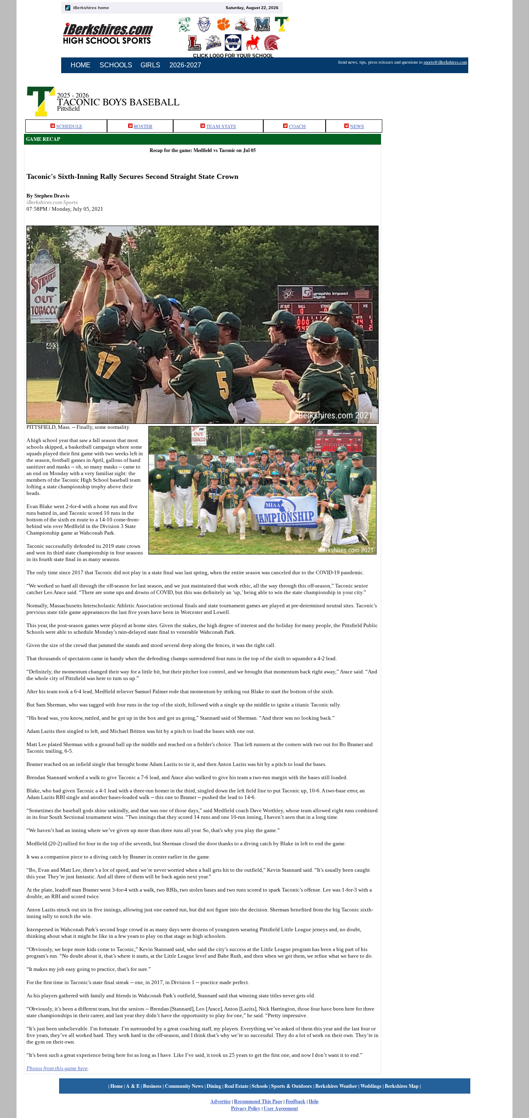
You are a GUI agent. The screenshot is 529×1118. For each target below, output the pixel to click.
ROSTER (143, 126)
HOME (81, 65)
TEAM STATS (221, 126)
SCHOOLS (116, 65)
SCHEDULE (69, 126)
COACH (297, 126)
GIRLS (150, 65)
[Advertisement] (443, 96)
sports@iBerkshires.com (445, 62)
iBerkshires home (91, 7)
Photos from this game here (57, 1068)
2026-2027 (185, 65)
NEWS (357, 126)
